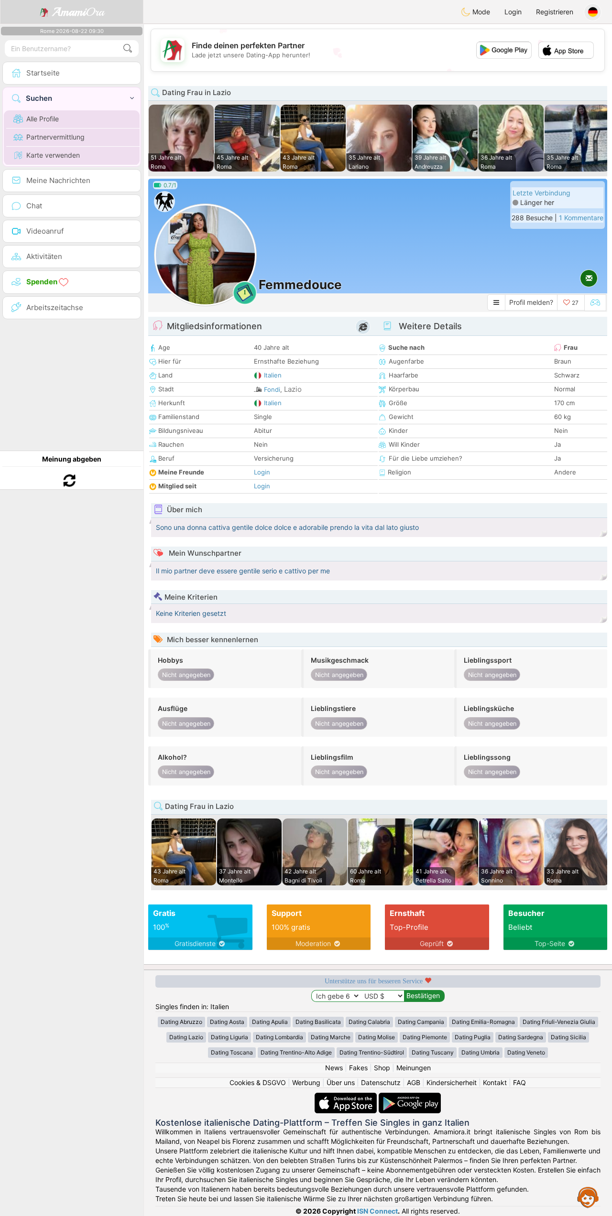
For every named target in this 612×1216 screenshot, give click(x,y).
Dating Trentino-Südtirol (371, 1052)
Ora (78, 12)
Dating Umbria (480, 1052)
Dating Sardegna (520, 1037)
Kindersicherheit (451, 1082)
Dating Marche (330, 1037)
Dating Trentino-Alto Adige (296, 1052)
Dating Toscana (232, 1052)
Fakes (358, 1068)
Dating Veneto (526, 1052)
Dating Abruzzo (181, 1021)
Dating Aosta (227, 1021)
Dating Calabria (369, 1021)
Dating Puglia (473, 1037)
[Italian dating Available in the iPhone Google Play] (410, 1097)
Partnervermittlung (55, 137)
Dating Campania (421, 1021)
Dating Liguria (229, 1037)
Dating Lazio (186, 1037)
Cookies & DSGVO (258, 1082)
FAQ (519, 1082)
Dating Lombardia (279, 1037)
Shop (382, 1068)
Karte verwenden (53, 155)
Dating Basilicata (318, 1021)
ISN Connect (377, 1211)
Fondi (272, 389)
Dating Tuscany (433, 1052)
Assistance (588, 1197)
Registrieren (554, 12)
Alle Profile (42, 119)
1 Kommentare (581, 218)
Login (513, 12)
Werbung (306, 1082)
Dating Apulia (270, 1021)
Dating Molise (376, 1037)
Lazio (293, 389)
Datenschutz (381, 1082)
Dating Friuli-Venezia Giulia (559, 1021)
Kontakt (495, 1082)
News (334, 1068)
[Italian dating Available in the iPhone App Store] (347, 1097)
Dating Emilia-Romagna (483, 1021)
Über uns (341, 1082)
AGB (413, 1082)
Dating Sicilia (568, 1037)
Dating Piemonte (425, 1037)
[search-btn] (128, 48)
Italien (273, 375)
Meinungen (413, 1068)
